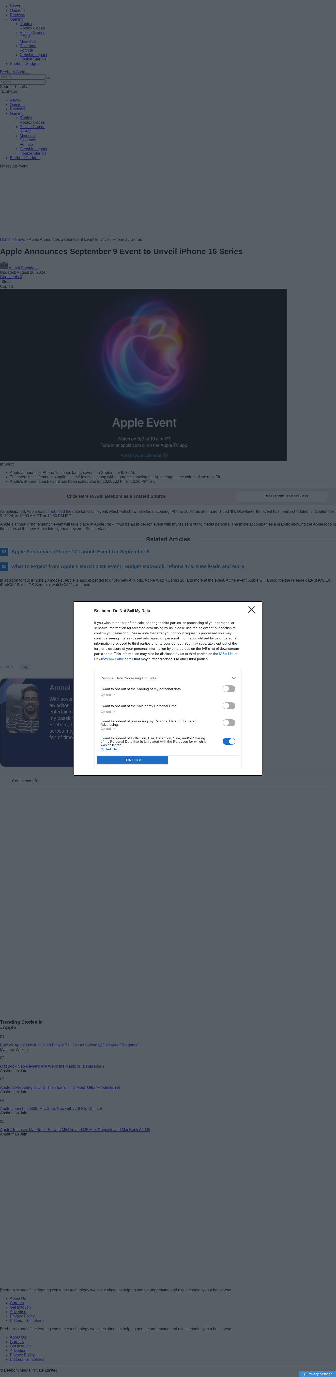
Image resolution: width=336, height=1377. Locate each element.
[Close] (253, 611)
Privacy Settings (319, 1374)
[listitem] (168, 678)
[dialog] (168, 688)
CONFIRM (132, 760)
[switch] (229, 688)
